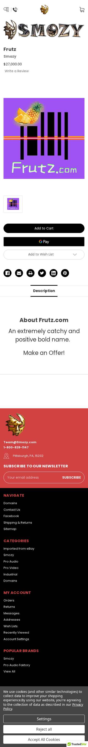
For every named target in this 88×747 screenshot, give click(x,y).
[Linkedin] (53, 273)
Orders (9, 600)
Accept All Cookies (44, 739)
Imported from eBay (19, 548)
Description (44, 290)
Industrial (10, 574)
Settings (44, 718)
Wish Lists (11, 626)
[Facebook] (7, 273)
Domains (10, 503)
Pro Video (11, 568)
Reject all (44, 729)
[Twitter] (42, 273)
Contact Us (12, 509)
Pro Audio (11, 561)
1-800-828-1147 (16, 447)
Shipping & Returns (18, 522)
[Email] (19, 273)
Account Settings (16, 639)
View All (9, 671)
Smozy (9, 555)
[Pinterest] (65, 273)
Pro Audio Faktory (17, 665)
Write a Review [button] (17, 71)
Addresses (12, 619)
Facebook (11, 516)
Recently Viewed (16, 632)
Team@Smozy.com (20, 442)
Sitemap (10, 529)
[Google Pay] (44, 241)
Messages (11, 613)
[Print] (30, 273)
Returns (9, 606)
